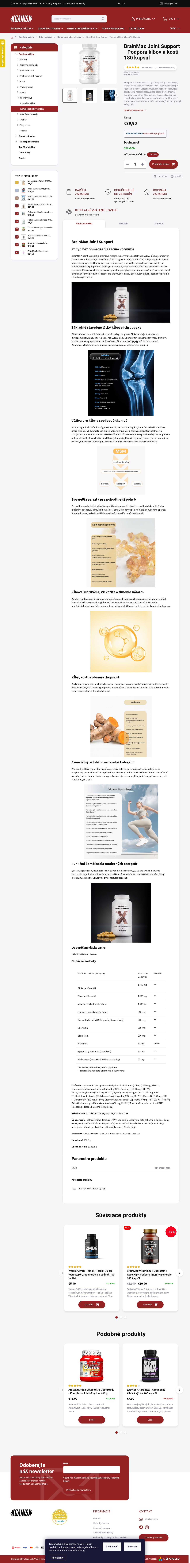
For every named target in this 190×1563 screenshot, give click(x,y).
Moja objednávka (30, 3)
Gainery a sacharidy (29, 65)
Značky (22, 158)
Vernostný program (52, 3)
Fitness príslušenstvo (29, 142)
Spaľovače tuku (27, 70)
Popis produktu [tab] (84, 223)
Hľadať (103, 19)
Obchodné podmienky (75, 3)
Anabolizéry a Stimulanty (31, 76)
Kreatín (23, 92)
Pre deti (23, 131)
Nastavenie (58, 1557)
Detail (91, 1420)
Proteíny (23, 59)
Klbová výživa (26, 98)
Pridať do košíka (160, 164)
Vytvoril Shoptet (149, 1559)
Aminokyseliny (26, 87)
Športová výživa (26, 54)
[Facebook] (141, 1526)
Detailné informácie (133, 110)
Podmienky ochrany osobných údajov (110, 1537)
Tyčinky (23, 120)
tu (84, 1550)
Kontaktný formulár (154, 1537)
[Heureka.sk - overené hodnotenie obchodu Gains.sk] (59, 1517)
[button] (116, 1317)
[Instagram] (147, 1526)
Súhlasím (132, 1546)
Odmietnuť (112, 1546)
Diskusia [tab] (123, 223)
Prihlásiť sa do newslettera (78, 1490)
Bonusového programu (153, 133)
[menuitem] (23, 28)
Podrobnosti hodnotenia (164, 67)
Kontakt (14, 3)
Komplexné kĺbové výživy (32, 109)
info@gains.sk (151, 1519)
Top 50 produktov (27, 147)
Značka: (131, 74)
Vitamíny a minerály (29, 114)
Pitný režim (25, 125)
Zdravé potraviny (27, 136)
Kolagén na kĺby (27, 103)
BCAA (22, 81)
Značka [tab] (159, 223)
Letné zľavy (24, 152)
